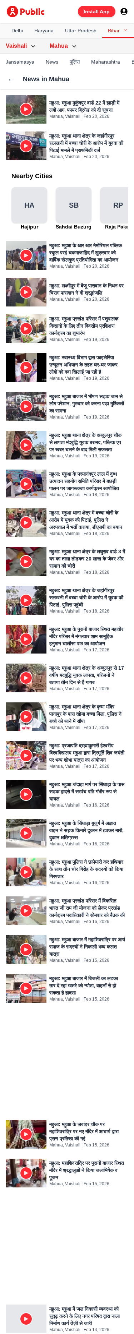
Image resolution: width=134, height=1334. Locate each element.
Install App (97, 11)
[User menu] (124, 11)
